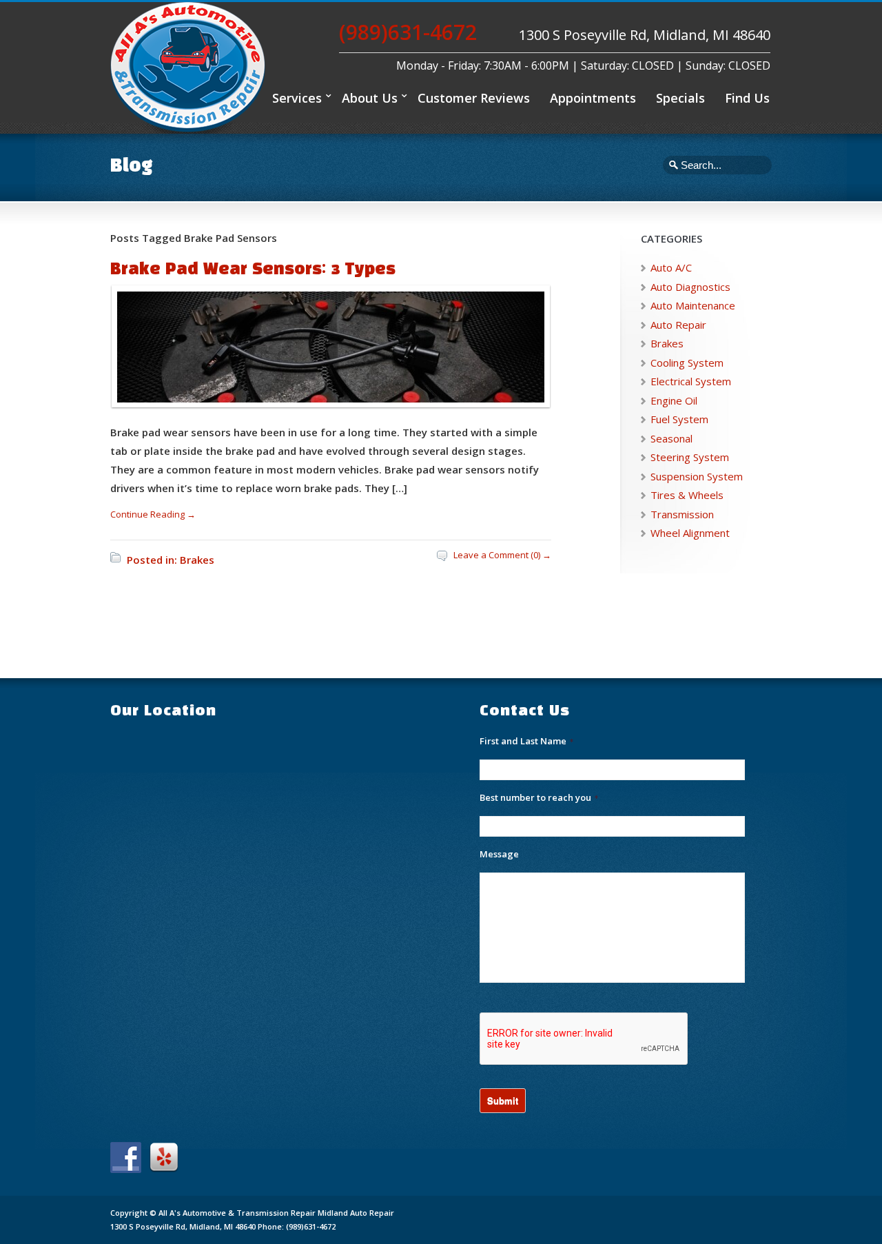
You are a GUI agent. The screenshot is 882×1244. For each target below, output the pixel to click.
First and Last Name (526, 741)
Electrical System (690, 381)
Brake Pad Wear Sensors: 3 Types (253, 270)
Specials (680, 98)
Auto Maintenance (692, 305)
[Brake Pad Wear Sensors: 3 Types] (327, 399)
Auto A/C (671, 267)
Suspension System (696, 476)
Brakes (197, 560)
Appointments (593, 98)
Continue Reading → (153, 514)
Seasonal (671, 438)
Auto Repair (678, 325)
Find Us (747, 98)
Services (297, 98)
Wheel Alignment (690, 533)
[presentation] (584, 1039)
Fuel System (679, 419)
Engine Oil (673, 400)
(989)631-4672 (408, 32)
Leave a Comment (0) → (502, 555)
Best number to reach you (539, 798)
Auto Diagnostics (690, 287)
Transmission (682, 514)
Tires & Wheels (687, 495)
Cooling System (687, 362)
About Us (370, 98)
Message (499, 854)
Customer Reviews (474, 98)
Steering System (689, 457)
